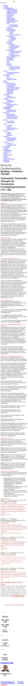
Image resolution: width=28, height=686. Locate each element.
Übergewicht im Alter (12, 128)
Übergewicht (7, 103)
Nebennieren (13, 38)
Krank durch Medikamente (13, 87)
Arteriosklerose (10, 29)
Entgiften (6, 82)
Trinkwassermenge (11, 145)
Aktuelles (6, 6)
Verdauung (9, 43)
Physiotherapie (7, 146)
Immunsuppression (11, 111)
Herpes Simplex (11, 114)
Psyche (5, 71)
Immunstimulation (11, 110)
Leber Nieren (10, 15)
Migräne (9, 96)
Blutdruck (9, 27)
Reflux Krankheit (14, 47)
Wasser (5, 142)
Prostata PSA (10, 58)
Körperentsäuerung (11, 85)
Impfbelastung (10, 90)
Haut (8, 61)
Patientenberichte (8, 154)
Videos (5, 157)
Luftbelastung (10, 93)
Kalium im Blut (10, 18)
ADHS (8, 132)
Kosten (5, 153)
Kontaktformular (8, 150)
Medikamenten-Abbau (12, 89)
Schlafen (6, 98)
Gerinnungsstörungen (15, 34)
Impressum (6, 160)
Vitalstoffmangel (8, 107)
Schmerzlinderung (11, 97)
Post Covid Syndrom (12, 118)
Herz (8, 23)
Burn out (9, 78)
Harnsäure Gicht (11, 13)
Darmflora (12, 44)
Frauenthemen (10, 59)
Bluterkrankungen (11, 30)
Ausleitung (12, 69)
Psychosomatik (10, 73)
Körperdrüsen (10, 36)
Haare (8, 62)
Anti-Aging (10, 125)
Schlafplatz (9, 100)
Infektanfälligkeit (11, 57)
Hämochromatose (11, 19)
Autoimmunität (10, 50)
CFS (8, 76)
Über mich (6, 147)
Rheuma (12, 54)
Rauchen (9, 65)
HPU (11, 33)
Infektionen (6, 112)
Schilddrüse (13, 37)
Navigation (3, 2)
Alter (5, 124)
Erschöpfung (7, 75)
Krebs (5, 119)
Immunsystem (7, 108)
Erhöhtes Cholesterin (12, 9)
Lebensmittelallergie (15, 55)
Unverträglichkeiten (12, 138)
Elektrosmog (10, 91)
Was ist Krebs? (10, 121)
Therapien (6, 149)
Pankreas (12, 40)
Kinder (5, 131)
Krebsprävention (11, 122)
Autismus (9, 133)
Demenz (9, 126)
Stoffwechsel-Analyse (12, 104)
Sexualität (9, 64)
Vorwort (6, 5)
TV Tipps (6, 156)
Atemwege (9, 41)
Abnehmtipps (10, 105)
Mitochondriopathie (11, 79)
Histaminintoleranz (14, 52)
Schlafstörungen (11, 101)
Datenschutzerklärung (9, 158)
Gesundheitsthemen (8, 8)
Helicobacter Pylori (11, 115)
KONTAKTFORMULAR (7, 682)
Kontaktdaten (7, 151)
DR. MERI (20, 682)
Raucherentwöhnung (15, 68)
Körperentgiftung (11, 83)
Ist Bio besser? (10, 140)
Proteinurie (9, 16)
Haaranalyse (7, 161)
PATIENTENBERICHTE (8, 683)
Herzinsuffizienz (14, 25)
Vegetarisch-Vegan (11, 139)
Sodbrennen (13, 48)
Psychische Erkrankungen (13, 72)
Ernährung (6, 136)
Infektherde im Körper (12, 117)
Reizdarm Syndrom (15, 45)
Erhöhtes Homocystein (12, 20)
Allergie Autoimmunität (16, 51)
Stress (5, 80)
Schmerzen (6, 94)
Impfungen (9, 135)
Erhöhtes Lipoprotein (12, 12)
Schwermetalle (10, 86)
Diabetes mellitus (11, 22)
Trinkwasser (10, 143)
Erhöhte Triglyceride (12, 11)
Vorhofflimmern (14, 26)
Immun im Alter (11, 129)
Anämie (12, 31)
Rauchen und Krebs (15, 66)
